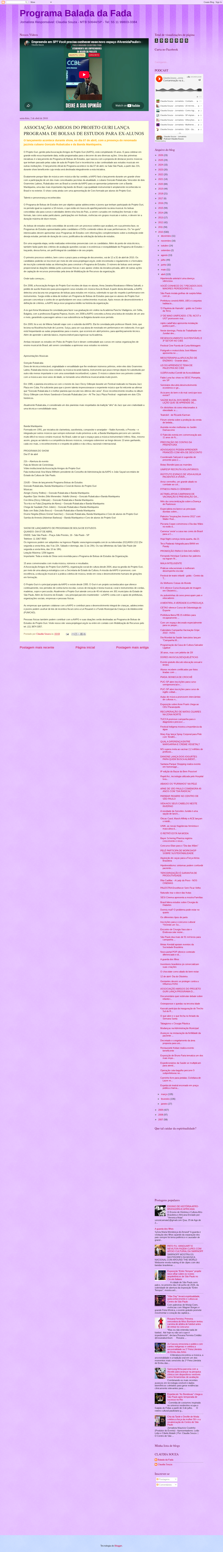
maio (163, 269)
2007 (161, 1119)
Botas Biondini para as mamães (176, 465)
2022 (161, 174)
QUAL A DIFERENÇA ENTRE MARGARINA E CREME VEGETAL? (180, 743)
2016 (161, 203)
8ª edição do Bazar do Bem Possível (178, 771)
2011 (160, 227)
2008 (161, 1115)
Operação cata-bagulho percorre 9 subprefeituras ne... (177, 1071)
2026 (161, 155)
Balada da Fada (165, 1460)
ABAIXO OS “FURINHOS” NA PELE (178, 784)
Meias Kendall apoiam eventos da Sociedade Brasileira (177, 945)
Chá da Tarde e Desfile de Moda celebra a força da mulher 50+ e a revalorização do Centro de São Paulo (184, 1420)
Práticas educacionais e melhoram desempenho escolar (177, 569)
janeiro (164, 1104)
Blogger (118, 1546)
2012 (161, 222)
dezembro (166, 236)
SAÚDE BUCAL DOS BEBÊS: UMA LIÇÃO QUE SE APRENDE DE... (178, 401)
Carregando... (161, 62)
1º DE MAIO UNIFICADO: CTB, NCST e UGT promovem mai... (180, 317)
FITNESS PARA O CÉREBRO (175, 489)
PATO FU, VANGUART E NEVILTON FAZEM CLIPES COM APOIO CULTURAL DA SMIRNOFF (185, 1248)
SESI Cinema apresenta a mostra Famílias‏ (181, 897)
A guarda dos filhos (169, 959)
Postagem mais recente (37, 647)
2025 (161, 160)
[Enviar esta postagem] (67, 634)
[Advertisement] (179, 1512)
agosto (164, 255)
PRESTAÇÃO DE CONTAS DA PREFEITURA (176, 443)
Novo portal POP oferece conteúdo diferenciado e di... (177, 953)
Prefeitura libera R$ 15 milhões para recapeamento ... (178, 616)
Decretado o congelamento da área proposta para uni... (177, 1041)
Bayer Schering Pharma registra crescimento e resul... (176, 839)
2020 (161, 184)
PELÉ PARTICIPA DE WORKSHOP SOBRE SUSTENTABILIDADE (178, 852)
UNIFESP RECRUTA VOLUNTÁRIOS (179, 469)
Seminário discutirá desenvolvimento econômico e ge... (178, 386)
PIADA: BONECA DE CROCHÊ (176, 677)
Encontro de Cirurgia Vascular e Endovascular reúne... (176, 930)
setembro (166, 250)
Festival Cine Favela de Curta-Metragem (180, 345)
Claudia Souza (165, 1464)
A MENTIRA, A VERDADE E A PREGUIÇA (181, 603)
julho (163, 260)
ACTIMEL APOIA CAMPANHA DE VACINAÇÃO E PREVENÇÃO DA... (179, 495)
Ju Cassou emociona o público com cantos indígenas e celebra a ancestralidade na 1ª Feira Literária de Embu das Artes (185, 1348)
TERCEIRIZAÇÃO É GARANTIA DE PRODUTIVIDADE (178, 874)
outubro (165, 245)
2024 (161, 165)
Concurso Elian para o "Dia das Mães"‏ (179, 846)
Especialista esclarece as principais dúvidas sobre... (178, 510)
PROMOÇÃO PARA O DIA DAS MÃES (180, 551)
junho (164, 265)
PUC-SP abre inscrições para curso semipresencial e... (178, 683)
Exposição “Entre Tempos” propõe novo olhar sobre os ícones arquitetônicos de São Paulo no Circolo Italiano (184, 1275)
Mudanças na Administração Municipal (179, 1028)
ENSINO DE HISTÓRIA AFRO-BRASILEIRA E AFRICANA (183, 1207)
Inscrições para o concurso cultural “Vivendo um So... (177, 923)
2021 (161, 179)
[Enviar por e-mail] (72, 634)
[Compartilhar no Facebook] (81, 634)
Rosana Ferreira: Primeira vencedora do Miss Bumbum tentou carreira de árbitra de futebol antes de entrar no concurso (185, 1323)
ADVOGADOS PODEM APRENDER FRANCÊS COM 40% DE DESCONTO (181, 451)
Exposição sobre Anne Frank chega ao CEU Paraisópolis (179, 705)
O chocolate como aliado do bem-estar (179, 971)
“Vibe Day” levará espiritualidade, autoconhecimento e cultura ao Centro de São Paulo (183, 1299)
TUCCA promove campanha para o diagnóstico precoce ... (177, 720)
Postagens (164, 1479)
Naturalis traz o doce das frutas (175, 893)
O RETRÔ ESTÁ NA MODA (174, 833)
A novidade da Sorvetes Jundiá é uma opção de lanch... (179, 812)
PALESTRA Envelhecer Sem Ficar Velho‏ (180, 888)
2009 (161, 1110)
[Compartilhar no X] (78, 634)
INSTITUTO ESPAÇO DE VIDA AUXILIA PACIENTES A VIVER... (180, 475)
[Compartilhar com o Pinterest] (84, 634)
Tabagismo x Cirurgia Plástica (175, 1023)
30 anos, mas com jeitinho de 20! (176, 652)
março (164, 1094)
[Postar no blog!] (75, 634)
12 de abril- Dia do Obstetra (174, 976)
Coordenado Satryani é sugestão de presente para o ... (178, 458)
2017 (161, 198)
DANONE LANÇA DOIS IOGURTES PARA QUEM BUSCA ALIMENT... (178, 758)
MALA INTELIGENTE (171, 563)
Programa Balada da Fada (75, 13)
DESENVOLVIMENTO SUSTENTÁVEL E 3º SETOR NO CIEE (181, 339)
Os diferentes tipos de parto (174, 917)
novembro (166, 241)
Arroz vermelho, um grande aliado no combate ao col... (178, 483)
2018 (161, 193)
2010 (161, 232)
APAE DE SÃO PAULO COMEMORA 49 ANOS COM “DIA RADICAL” (180, 790)
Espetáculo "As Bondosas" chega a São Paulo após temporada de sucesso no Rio (184, 1397)
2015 (161, 208)
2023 (161, 169)
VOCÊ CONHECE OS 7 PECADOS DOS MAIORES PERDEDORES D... (181, 287)
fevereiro (165, 1099)
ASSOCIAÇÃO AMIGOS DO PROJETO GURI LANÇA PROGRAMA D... (180, 990)
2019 (161, 189)
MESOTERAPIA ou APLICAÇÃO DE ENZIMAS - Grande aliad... (178, 359)
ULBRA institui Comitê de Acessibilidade (180, 373)
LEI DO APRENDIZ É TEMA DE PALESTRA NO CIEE (176, 366)
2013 (161, 217)
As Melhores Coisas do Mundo (175, 583)
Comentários (165, 1485)
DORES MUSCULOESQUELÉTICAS (179, 657)
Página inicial (85, 647)
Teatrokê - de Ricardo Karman (175, 415)
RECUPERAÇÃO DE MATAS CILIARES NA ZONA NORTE (180, 713)
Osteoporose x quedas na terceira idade (180, 1003)
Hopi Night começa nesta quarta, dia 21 (179, 539)
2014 (161, 213)
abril (163, 274)
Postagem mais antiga (132, 647)
